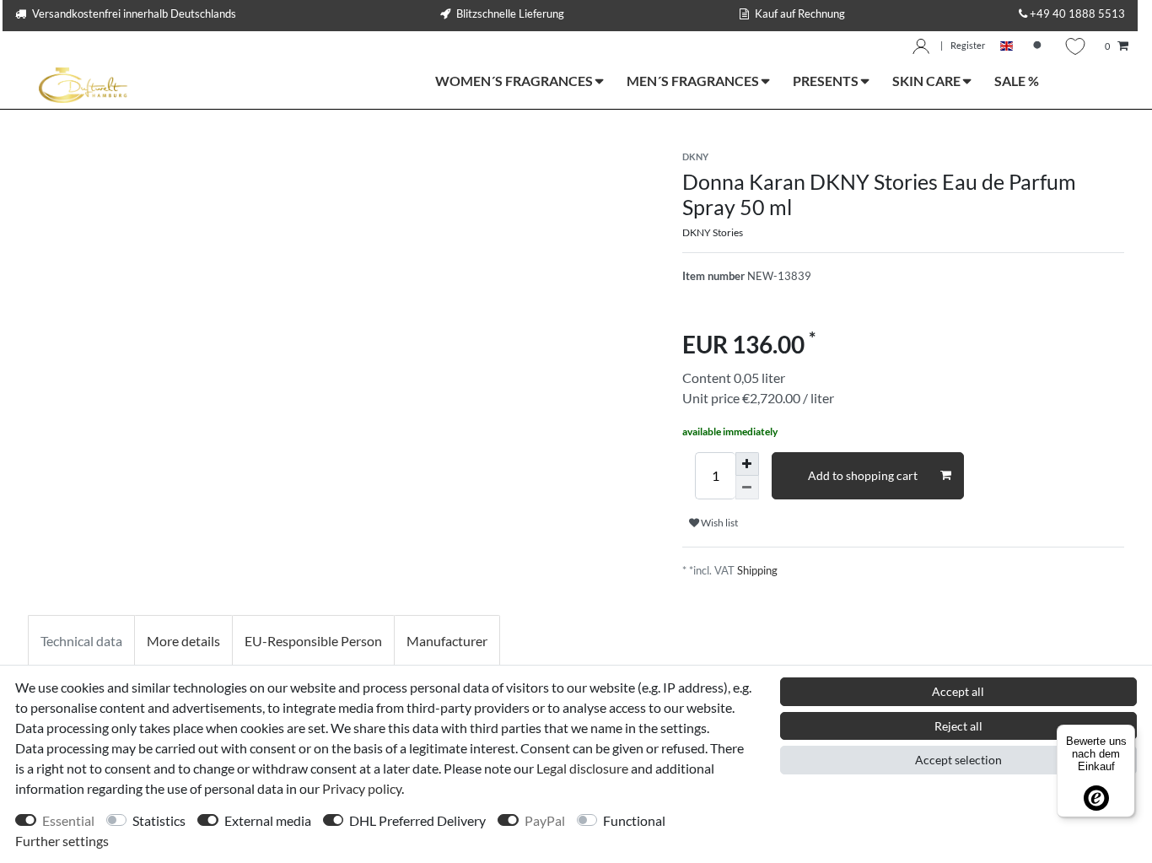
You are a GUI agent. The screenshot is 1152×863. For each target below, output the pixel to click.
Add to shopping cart (863, 475)
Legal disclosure (582, 768)
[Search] (1039, 47)
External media (267, 820)
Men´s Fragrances (694, 81)
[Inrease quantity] (747, 464)
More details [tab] (183, 641)
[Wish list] (1075, 46)
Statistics (159, 820)
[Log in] (921, 46)
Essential (68, 820)
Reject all (958, 726)
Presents (827, 81)
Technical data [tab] (81, 641)
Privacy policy (361, 788)
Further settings (62, 841)
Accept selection (958, 759)
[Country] (1006, 47)
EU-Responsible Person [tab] (313, 641)
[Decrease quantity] (747, 487)
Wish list (718, 522)
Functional (634, 820)
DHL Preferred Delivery (417, 820)
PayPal (545, 820)
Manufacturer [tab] (446, 641)
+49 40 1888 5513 (1077, 13)
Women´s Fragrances (515, 81)
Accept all (958, 691)
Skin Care (927, 81)
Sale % (1016, 81)
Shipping (757, 570)
